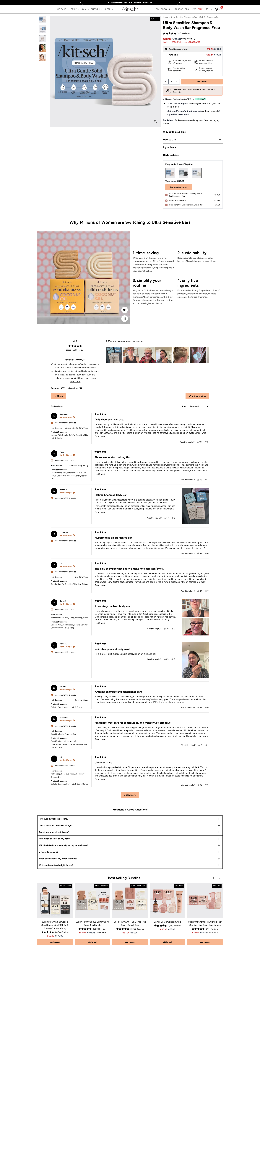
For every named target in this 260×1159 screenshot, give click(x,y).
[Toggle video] (124, 318)
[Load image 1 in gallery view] (42, 19)
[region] (130, 2)
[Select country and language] (216, 9)
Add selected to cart (179, 187)
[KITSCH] (130, 9)
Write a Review (200, 397)
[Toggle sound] (124, 310)
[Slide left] (82, 2)
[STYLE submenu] (78, 9)
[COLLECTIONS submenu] (171, 9)
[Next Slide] (207, 355)
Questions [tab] (75, 389)
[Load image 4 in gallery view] (42, 48)
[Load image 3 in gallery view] (42, 38)
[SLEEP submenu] (112, 9)
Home (165, 17)
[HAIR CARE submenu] (68, 9)
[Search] (207, 9)
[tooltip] (85, 360)
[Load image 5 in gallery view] (42, 57)
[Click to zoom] (155, 121)
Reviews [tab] (58, 389)
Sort (184, 406)
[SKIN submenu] (88, 9)
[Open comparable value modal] (194, 39)
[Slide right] (178, 2)
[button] (176, 33)
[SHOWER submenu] (101, 9)
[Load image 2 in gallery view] (42, 29)
